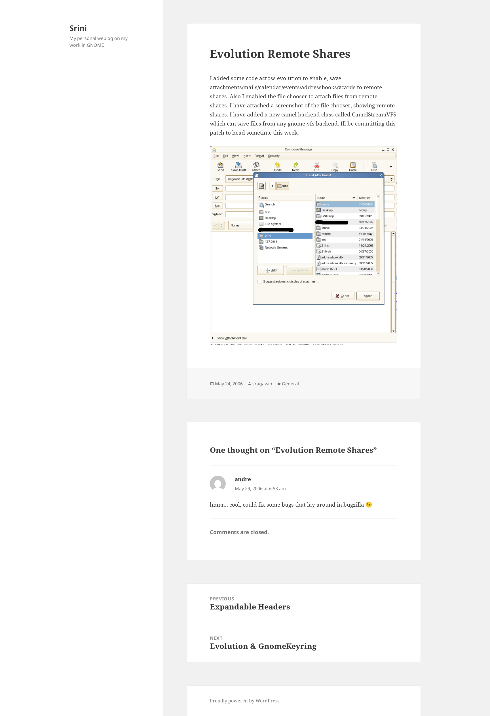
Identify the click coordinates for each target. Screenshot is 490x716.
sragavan (262, 384)
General (290, 384)
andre (243, 479)
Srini (78, 28)
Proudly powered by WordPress (244, 701)
